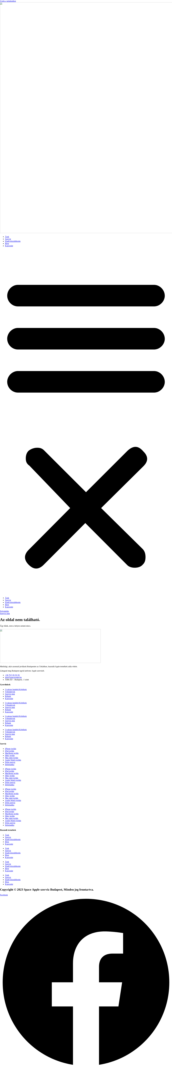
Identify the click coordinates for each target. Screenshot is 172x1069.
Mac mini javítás (11, 758)
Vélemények (10, 692)
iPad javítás (9, 751)
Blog (7, 243)
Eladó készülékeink (13, 241)
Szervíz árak (10, 694)
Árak (7, 237)
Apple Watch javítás (13, 760)
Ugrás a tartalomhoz (8, 1)
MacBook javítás (12, 753)
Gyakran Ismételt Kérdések (16, 689)
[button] (86, 422)
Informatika (9, 764)
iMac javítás (10, 755)
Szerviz (8, 239)
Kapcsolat (9, 246)
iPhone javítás (10, 749)
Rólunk (8, 696)
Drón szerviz (10, 762)
